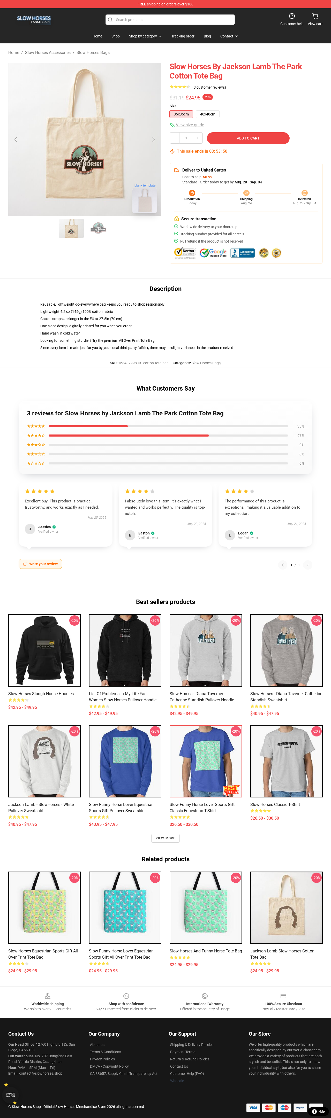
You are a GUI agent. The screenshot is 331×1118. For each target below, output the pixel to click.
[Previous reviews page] (282, 565)
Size (173, 106)
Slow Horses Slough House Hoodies (41, 693)
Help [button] (322, 1111)
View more (166, 838)
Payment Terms (182, 1052)
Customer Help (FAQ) (187, 1074)
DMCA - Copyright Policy (109, 1066)
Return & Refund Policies (189, 1059)
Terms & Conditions (105, 1052)
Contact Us (179, 1066)
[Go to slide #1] (71, 228)
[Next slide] (153, 139)
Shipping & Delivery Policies (191, 1045)
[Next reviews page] (307, 565)
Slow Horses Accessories (48, 52)
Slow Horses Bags (93, 52)
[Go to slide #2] (98, 228)
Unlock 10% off (10, 1095)
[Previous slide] (16, 139)
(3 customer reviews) (209, 87)
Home (13, 52)
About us (97, 1045)
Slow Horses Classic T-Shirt (275, 804)
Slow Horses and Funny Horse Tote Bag (206, 951)
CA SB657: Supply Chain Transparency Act (123, 1074)
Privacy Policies (102, 1059)
